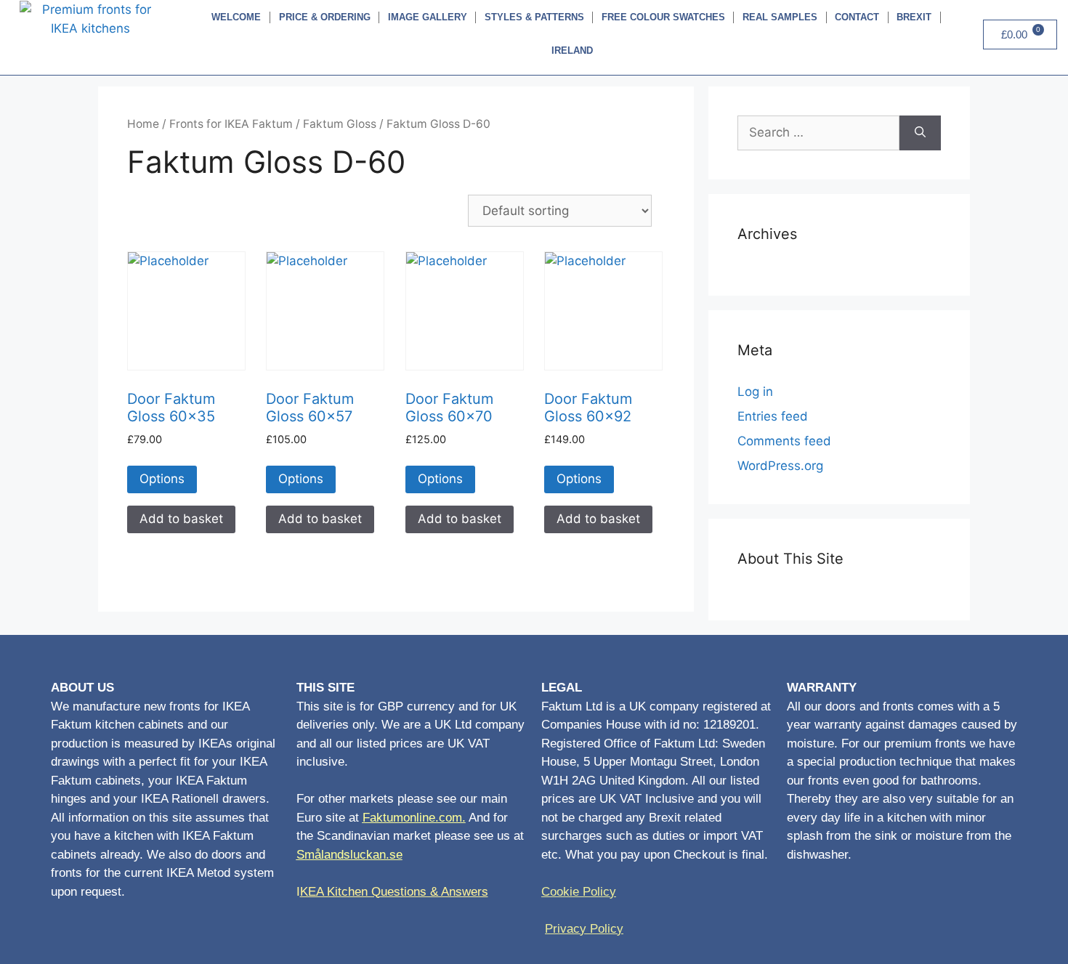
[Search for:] (818, 133)
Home (143, 124)
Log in (755, 391)
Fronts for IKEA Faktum (231, 124)
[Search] (920, 133)
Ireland (572, 50)
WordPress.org (780, 465)
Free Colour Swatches (663, 17)
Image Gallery (427, 17)
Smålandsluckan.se (349, 855)
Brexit (914, 17)
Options (162, 478)
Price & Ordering (325, 17)
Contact (857, 17)
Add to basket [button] (181, 518)
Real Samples (780, 17)
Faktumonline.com (412, 818)
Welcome (236, 17)
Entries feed (772, 416)
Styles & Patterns (534, 17)
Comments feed (784, 441)
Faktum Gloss (339, 124)
